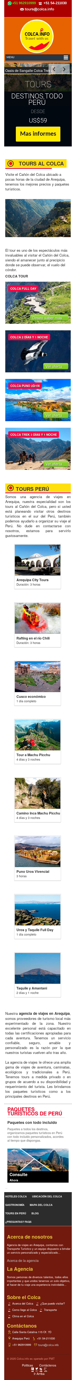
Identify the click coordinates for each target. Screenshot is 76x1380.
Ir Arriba (39, 1374)
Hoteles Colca (16, 1196)
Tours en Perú (15, 1213)
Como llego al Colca (24, 1310)
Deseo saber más (47, 317)
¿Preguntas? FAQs (18, 1222)
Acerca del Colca (22, 1303)
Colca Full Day (23, 288)
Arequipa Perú (21, 1338)
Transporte (50, 1310)
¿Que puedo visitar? (52, 1303)
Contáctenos (47, 1365)
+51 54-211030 (46, 1338)
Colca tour (16, 276)
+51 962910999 (21, 1345)
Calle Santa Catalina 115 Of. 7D (31, 1332)
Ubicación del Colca (47, 1196)
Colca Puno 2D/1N (24, 386)
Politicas (27, 1365)
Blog (35, 1213)
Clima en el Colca (23, 1316)
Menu (10, 57)
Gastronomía (14, 1205)
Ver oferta (54, 366)
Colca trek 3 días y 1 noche (33, 434)
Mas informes (38, 134)
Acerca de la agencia (23, 1260)
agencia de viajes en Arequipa (38, 499)
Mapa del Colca (41, 1205)
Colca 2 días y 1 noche (29, 337)
